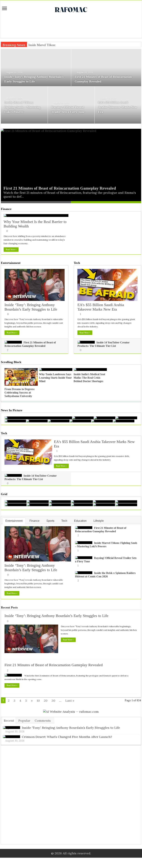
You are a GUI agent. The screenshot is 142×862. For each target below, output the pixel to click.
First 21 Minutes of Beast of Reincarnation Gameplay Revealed (59, 188)
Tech (77, 263)
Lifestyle (99, 520)
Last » (69, 700)
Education (80, 520)
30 (53, 700)
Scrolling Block (11, 362)
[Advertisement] (71, 27)
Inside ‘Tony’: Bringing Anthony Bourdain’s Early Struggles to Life (31, 307)
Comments (43, 721)
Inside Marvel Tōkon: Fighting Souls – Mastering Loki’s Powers (22, 107)
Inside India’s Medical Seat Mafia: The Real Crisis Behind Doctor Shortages (89, 378)
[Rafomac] (71, 9)
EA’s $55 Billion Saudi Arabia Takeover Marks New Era (117, 107)
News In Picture (11, 410)
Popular (24, 721)
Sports (50, 520)
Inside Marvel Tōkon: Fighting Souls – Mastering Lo (61, 45)
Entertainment (10, 263)
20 (45, 700)
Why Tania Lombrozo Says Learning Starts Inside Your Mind (55, 378)
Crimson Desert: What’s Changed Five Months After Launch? (67, 737)
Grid (4, 494)
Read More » (11, 249)
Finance (6, 209)
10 (38, 700)
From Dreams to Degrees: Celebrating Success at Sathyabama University (20, 392)
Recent (9, 721)
